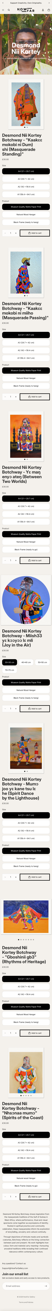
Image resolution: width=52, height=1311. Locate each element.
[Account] (43, 10)
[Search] (9, 10)
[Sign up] (46, 1286)
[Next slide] (49, 3)
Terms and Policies (26, 1302)
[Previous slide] (3, 3)
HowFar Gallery (29, 1297)
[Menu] (3, 10)
